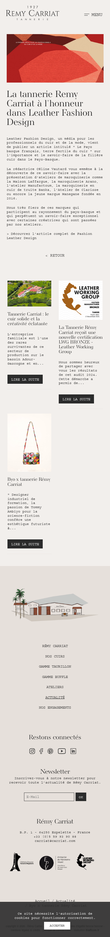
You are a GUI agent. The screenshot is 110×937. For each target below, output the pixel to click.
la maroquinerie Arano (74, 181)
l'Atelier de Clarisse (76, 190)
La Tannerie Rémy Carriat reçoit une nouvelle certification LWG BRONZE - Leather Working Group (81, 340)
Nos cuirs (55, 656)
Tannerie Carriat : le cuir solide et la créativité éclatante (28, 319)
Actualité (55, 697)
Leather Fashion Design (30, 138)
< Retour (55, 255)
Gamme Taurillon (55, 666)
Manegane (70, 194)
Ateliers (55, 687)
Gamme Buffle (55, 677)
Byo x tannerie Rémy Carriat (28, 482)
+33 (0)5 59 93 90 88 (55, 836)
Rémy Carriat (55, 646)
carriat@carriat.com (55, 841)
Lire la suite (25, 379)
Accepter (57, 925)
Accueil (42, 901)
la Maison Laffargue (27, 181)
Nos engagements (55, 707)
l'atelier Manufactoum (29, 185)
